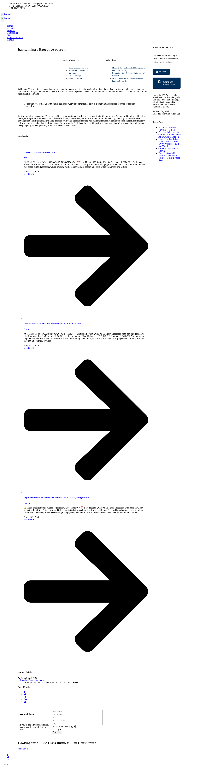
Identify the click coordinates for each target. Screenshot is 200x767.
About (10, 28)
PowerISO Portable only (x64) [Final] (39, 152)
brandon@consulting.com (32, 680)
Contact (10, 40)
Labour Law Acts (15, 37)
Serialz (27, 157)
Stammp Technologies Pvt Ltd (55, 764)
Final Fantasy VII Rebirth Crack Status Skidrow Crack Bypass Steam (169, 156)
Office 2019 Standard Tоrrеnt (168, 149)
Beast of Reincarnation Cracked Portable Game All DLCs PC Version (52, 324)
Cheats (27, 329)
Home (10, 26)
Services (11, 30)
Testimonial (12, 33)
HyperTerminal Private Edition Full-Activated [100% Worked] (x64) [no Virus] (56, 498)
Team (9, 35)
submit (57, 732)
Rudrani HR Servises (18, 764)
